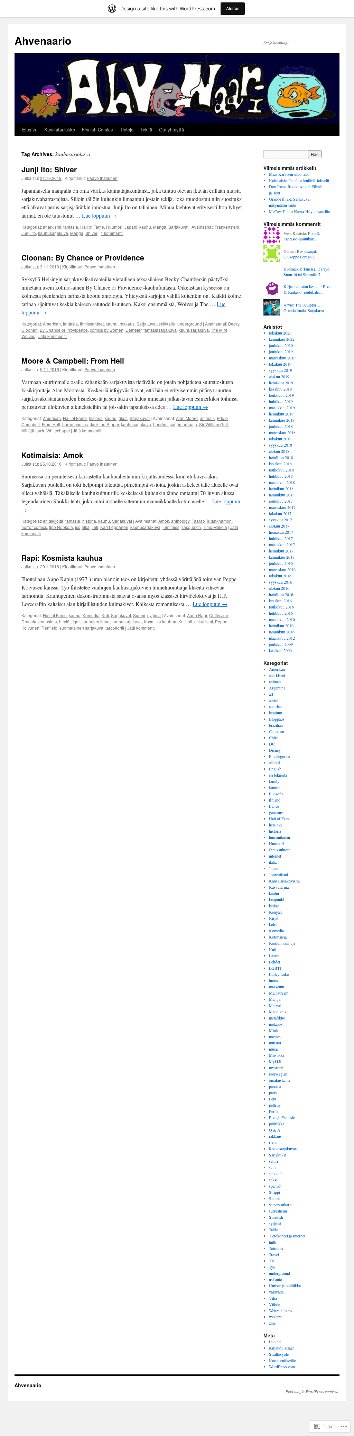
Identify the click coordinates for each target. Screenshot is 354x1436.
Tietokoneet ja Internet (287, 1235)
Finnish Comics (97, 129)
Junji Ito (28, 233)
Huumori (114, 227)
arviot (273, 700)
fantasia (70, 227)
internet (275, 856)
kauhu (145, 227)
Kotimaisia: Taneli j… (301, 269)
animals (207, 418)
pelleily (275, 1105)
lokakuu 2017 (280, 513)
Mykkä (275, 1061)
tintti (272, 1242)
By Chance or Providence (64, 330)
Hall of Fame (92, 227)
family (274, 781)
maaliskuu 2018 (282, 482)
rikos (123, 418)
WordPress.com (282, 1366)
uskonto (275, 1279)
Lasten (274, 955)
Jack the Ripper (104, 424)
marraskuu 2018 (282, 432)
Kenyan (275, 912)
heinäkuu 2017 (281, 532)
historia (96, 418)
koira (273, 924)
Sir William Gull (213, 424)
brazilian (276, 725)
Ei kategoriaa (279, 756)
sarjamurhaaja (183, 424)
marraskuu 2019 (282, 357)
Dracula (28, 621)
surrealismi (278, 1211)
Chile (273, 737)
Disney (275, 750)
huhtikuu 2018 (281, 476)
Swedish (276, 1217)
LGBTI (275, 968)
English (275, 768)
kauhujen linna (96, 621)
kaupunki (276, 899)
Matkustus (277, 1011)
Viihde (274, 1304)
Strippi (274, 1192)
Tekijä (146, 129)
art (271, 694)
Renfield (49, 628)
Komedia (91, 615)
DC (272, 744)
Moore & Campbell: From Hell (72, 360)
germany (276, 812)
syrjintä (154, 615)
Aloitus (232, 8)
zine (272, 1323)
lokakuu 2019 (280, 364)
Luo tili (275, 1341)
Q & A (274, 1130)
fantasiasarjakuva (160, 330)
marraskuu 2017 (282, 507)
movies (275, 1036)
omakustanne (279, 1080)
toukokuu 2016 (281, 607)
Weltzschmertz (280, 1310)
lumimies (170, 527)
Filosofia (276, 793)
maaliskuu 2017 (282, 544)
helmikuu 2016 (281, 625)
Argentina (277, 687)
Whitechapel (58, 430)
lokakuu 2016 (280, 575)
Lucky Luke (279, 974)
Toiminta (276, 1248)
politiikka (276, 1123)
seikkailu (167, 324)
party (273, 1092)
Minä (273, 1030)
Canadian (276, 731)
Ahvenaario (43, 40)
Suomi (139, 615)
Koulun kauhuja (282, 943)
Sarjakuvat (178, 227)
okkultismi (203, 621)
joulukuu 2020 (281, 345)
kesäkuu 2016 (280, 600)
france (274, 806)
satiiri (273, 1161)
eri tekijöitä (53, 521)
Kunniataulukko (59, 129)
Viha (273, 1298)
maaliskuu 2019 (282, 407)
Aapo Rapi (197, 615)
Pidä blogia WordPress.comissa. (312, 1391)
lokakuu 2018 (280, 438)
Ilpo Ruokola (61, 527)
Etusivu (29, 129)
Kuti (105, 615)
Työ (272, 1267)
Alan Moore (187, 418)
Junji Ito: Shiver (49, 169)
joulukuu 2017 (281, 501)
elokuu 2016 (279, 588)
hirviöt (65, 621)
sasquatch (191, 527)
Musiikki (276, 1055)
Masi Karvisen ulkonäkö (289, 174)
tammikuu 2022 (282, 339)
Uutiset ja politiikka (285, 1285)
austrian (275, 706)
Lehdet (274, 961)
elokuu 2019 (279, 376)
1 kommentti (112, 233)
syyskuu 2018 (280, 445)
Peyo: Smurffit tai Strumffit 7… (306, 271)
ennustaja (47, 621)
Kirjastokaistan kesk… (302, 286)
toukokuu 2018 (281, 470)
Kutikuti (185, 621)
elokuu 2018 (279, 451)
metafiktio (277, 1018)
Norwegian (278, 1074)
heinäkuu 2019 (281, 382)
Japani (130, 227)
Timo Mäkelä (215, 527)
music (274, 1049)
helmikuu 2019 (281, 414)
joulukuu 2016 (281, 563)
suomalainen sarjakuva (81, 628)
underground (189, 324)
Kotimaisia (278, 937)
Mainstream (278, 993)
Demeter (133, 330)
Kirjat (273, 918)
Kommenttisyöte (282, 1360)
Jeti (95, 527)
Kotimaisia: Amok (52, 455)
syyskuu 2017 (280, 519)
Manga (159, 227)
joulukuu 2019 (281, 351)
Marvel (275, 1005)
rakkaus (127, 324)
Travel (274, 1254)
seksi (273, 1179)
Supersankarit (280, 1204)
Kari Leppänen (114, 527)
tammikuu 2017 (282, 557)
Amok (163, 521)
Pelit (272, 1098)
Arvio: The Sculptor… (301, 305)
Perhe (273, 1111)
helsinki (275, 824)
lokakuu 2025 (280, 333)
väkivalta (276, 1292)
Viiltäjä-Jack (32, 430)
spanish (275, 1186)
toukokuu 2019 (281, 395)
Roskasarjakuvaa (283, 1148)
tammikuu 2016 (282, 631)
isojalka (82, 527)
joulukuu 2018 (281, 426)
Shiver (91, 233)
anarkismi (52, 227)
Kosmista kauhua (160, 621)
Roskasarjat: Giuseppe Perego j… (300, 254)
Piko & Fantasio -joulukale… (301, 236)
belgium (275, 712)
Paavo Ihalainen (102, 178)
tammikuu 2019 (282, 420)
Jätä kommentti (52, 336)
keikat (274, 905)
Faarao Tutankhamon (212, 521)
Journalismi (278, 874)
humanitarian (279, 837)
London (160, 424)
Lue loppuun (99, 215)
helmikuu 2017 (281, 551)
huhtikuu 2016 (281, 613)
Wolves (28, 336)
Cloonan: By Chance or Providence (82, 257)
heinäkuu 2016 (281, 594)
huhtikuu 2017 (281, 538)
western (275, 1316)
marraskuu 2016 (282, 569)
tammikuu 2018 (282, 494)
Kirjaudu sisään (282, 1348)
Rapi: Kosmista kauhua (62, 557)
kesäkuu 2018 (280, 463)
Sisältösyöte (279, 1354)
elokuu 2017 (279, 526)
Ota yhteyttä (171, 129)
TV (271, 1260)
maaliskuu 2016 (282, 619)
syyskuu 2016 (280, 582)
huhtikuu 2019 (281, 401)
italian (274, 862)
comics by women (106, 330)
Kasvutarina (279, 887)
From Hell (51, 424)
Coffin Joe (218, 615)
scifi (272, 1167)
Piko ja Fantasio (282, 1117)
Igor (76, 621)
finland (274, 800)
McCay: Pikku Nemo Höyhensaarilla (299, 211)
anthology (180, 521)
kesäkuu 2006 (280, 650)
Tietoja (126, 129)
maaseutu (276, 986)
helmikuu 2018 (281, 488)
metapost (276, 1024)
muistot (275, 1042)
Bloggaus (277, 719)
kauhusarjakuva (53, 233)
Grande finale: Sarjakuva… (305, 310)
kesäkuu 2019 (280, 389)
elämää (274, 762)
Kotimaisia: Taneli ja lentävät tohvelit (299, 180)
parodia (275, 1086)
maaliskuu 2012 (282, 638)
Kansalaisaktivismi (284, 881)
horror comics (75, 424)
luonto (274, 980)
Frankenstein (227, 227)
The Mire (219, 330)
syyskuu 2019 (280, 370)
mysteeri (276, 1067)
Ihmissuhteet (92, 324)
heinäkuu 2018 (281, 457)
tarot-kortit (114, 628)
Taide (273, 1229)
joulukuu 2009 (281, 644)
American (52, 324)
